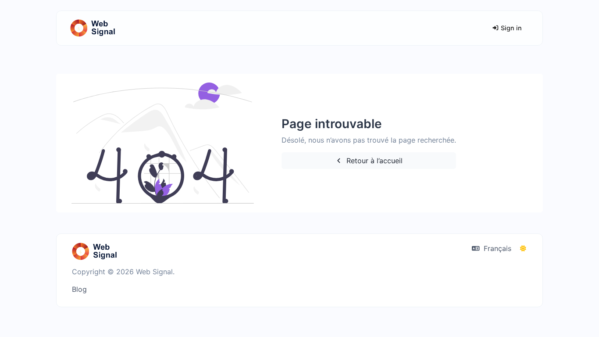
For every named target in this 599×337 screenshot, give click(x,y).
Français (496, 248)
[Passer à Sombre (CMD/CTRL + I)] (523, 248)
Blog (79, 289)
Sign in (510, 28)
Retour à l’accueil (373, 160)
